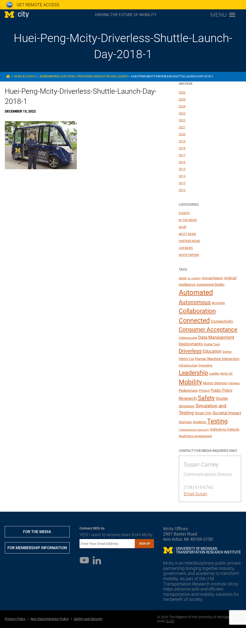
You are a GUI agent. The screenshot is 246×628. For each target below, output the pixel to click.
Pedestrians (188, 390)
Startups (185, 422)
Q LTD (170, 621)
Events (184, 213)
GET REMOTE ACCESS (38, 4)
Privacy (204, 390)
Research (188, 398)
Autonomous (195, 302)
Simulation (187, 406)
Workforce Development (195, 436)
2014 (182, 176)
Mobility (190, 382)
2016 (182, 162)
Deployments (191, 344)
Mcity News (187, 234)
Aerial (182, 278)
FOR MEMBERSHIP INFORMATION (37, 548)
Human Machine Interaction (217, 359)
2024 (182, 106)
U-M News (186, 248)
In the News (188, 220)
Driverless (190, 351)
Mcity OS (226, 373)
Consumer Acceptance (208, 329)
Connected (194, 320)
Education (212, 351)
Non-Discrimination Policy (50, 619)
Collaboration (197, 311)
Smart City (203, 413)
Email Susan (195, 493)
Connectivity (222, 321)
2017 (182, 155)
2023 (182, 113)
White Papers (189, 255)
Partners (234, 383)
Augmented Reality (211, 284)
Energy (227, 352)
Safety (206, 397)
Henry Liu (186, 359)
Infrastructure (188, 365)
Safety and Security (88, 619)
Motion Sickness (215, 383)
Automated (196, 292)
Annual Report (212, 278)
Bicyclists (218, 303)
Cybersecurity (188, 338)
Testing (217, 421)
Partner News (189, 241)
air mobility (194, 278)
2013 (182, 183)
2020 (182, 134)
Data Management (216, 337)
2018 (182, 148)
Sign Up (144, 543)
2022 (182, 120)
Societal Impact (227, 412)
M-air (182, 227)
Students (199, 422)
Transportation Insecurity (194, 429)
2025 (182, 99)
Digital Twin (212, 344)
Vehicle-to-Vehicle (224, 429)
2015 (182, 169)
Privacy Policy (15, 619)
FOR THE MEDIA (37, 531)
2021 (182, 127)
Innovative (205, 365)
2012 (182, 190)
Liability (214, 373)
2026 (182, 92)
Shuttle (222, 398)
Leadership (193, 372)
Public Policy (222, 390)
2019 (182, 141)
